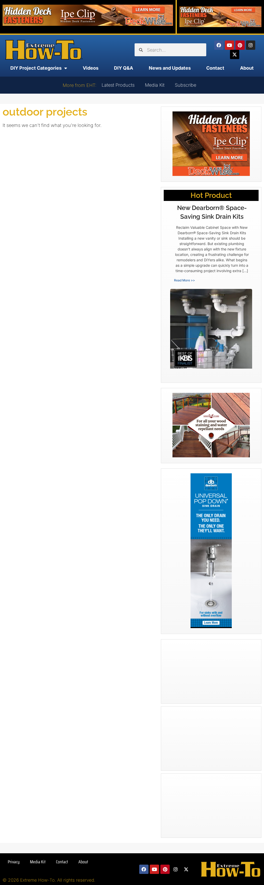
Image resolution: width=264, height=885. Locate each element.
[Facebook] (219, 45)
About (247, 68)
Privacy (14, 861)
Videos (90, 68)
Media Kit (154, 85)
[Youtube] (229, 45)
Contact (215, 68)
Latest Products (118, 85)
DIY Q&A (123, 68)
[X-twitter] (234, 54)
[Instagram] (250, 45)
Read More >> (184, 280)
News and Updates (170, 68)
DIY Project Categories (36, 68)
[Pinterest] (240, 45)
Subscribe (185, 85)
